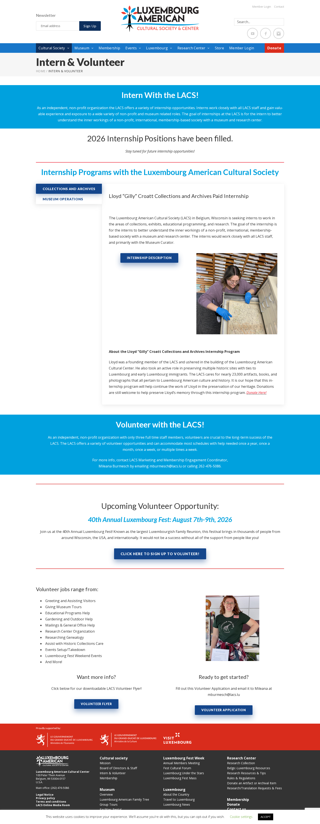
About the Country (176, 794)
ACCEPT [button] (266, 817)
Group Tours (109, 804)
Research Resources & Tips (246, 773)
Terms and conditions (51, 801)
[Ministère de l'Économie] (64, 739)
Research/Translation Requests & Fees (254, 788)
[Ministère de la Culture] (128, 739)
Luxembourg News (176, 804)
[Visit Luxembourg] (177, 738)
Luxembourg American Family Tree (124, 799)
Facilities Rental (110, 809)
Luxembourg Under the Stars (183, 773)
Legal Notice (45, 795)
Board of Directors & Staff (118, 768)
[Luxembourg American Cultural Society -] (160, 18)
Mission (105, 763)
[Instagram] (278, 33)
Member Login (261, 7)
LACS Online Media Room (53, 805)
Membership (109, 48)
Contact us (236, 809)
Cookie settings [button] (241, 816)
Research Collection (241, 763)
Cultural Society (52, 48)
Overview (106, 794)
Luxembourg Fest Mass (180, 778)
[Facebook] (265, 33)
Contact (279, 7)
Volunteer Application (223, 710)
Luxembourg (157, 48)
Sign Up (90, 26)
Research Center (191, 48)
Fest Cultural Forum (177, 768)
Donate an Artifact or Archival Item (251, 783)
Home (40, 71)
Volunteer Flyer (96, 704)
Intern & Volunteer (113, 773)
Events (131, 48)
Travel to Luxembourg (179, 799)
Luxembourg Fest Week (183, 758)
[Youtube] (252, 33)
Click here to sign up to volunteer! (160, 554)
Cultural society (114, 758)
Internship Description (149, 258)
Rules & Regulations (241, 778)
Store (219, 48)
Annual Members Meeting (181, 763)
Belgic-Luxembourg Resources (248, 768)
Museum (81, 48)
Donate (274, 48)
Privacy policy (45, 798)
